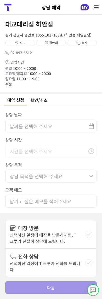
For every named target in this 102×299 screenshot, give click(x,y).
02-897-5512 (21, 52)
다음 (51, 287)
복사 (84, 42)
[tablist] (51, 100)
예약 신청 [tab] (15, 100)
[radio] (88, 234)
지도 (22, 42)
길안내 (53, 42)
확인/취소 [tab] (39, 100)
